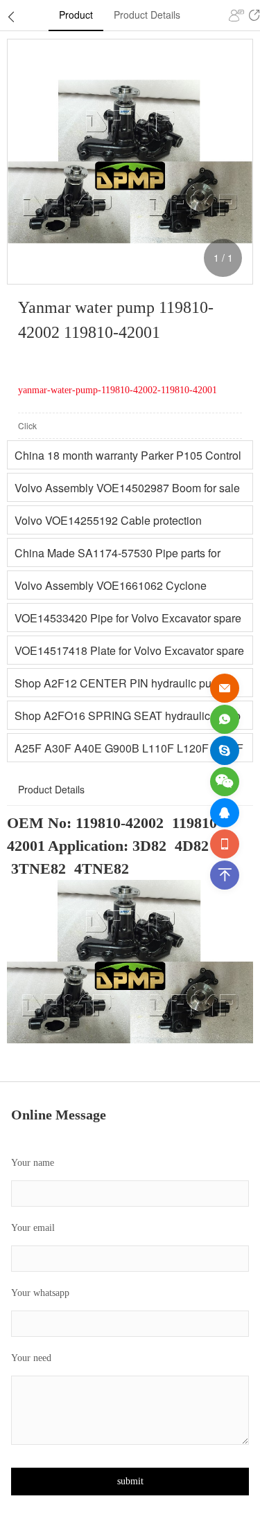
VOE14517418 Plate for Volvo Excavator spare (129, 650)
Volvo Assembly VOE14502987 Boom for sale (127, 488)
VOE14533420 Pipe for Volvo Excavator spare (128, 618)
